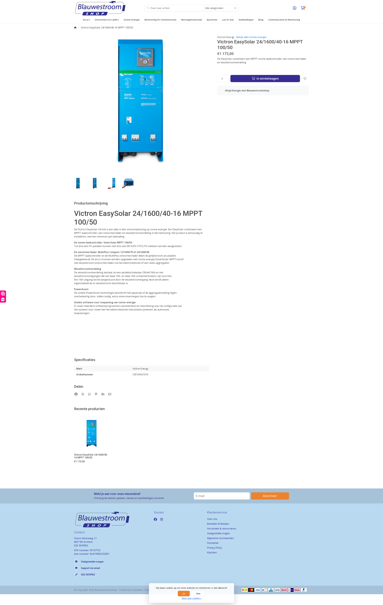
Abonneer (270, 496)
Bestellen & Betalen (218, 523)
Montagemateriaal (191, 19)
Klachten (212, 552)
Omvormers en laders (107, 19)
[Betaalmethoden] (244, 590)
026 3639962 (81, 545)
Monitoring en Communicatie (160, 19)
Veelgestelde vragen (218, 533)
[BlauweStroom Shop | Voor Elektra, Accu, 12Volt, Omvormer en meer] (109, 8)
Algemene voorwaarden (220, 538)
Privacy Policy (214, 547)
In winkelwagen (267, 78)
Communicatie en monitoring (284, 19)
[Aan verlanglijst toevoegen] (305, 78)
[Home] (75, 27)
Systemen (212, 19)
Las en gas (228, 19)
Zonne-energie (132, 19)
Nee (198, 593)
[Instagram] (162, 519)
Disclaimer (213, 543)
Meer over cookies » (191, 598)
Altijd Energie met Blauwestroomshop (247, 90)
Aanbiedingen (246, 19)
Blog (260, 19)
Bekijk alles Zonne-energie (251, 37)
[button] (294, 8)
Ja (184, 593)
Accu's (86, 19)
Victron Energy (225, 37)
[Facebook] (156, 519)
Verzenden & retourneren (221, 528)
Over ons (212, 519)
